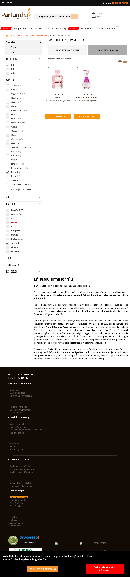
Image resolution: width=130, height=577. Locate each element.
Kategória (11, 204)
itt (36, 559)
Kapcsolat (14, 390)
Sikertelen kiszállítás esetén (23, 469)
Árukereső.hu (29, 543)
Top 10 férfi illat (17, 506)
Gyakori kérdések (18, 393)
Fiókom (9, 3)
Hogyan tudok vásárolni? (21, 396)
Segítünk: (115, 3)
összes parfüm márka (21, 189)
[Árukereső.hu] (29, 538)
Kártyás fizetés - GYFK (20, 483)
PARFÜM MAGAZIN (19, 497)
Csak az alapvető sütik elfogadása (105, 569)
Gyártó (10, 80)
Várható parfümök (18, 500)
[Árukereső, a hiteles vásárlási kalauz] (13, 543)
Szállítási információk (20, 466)
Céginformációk (17, 424)
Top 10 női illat (16, 503)
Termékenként (125, 61)
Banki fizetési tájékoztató (21, 472)
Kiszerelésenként (120, 61)
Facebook (14, 517)
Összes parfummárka (20, 410)
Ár (7, 197)
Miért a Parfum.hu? (18, 427)
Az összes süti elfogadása (43, 569)
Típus (9, 258)
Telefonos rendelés (18, 407)
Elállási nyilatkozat (18, 449)
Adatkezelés (15, 444)
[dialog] (65, 564)
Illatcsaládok (16, 526)
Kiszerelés (11, 271)
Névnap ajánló (16, 523)
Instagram (14, 520)
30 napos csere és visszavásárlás (26, 430)
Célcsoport (12, 59)
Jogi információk (17, 433)
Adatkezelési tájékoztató (21, 486)
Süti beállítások (17, 412)
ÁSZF (12, 446)
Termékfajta (12, 265)
